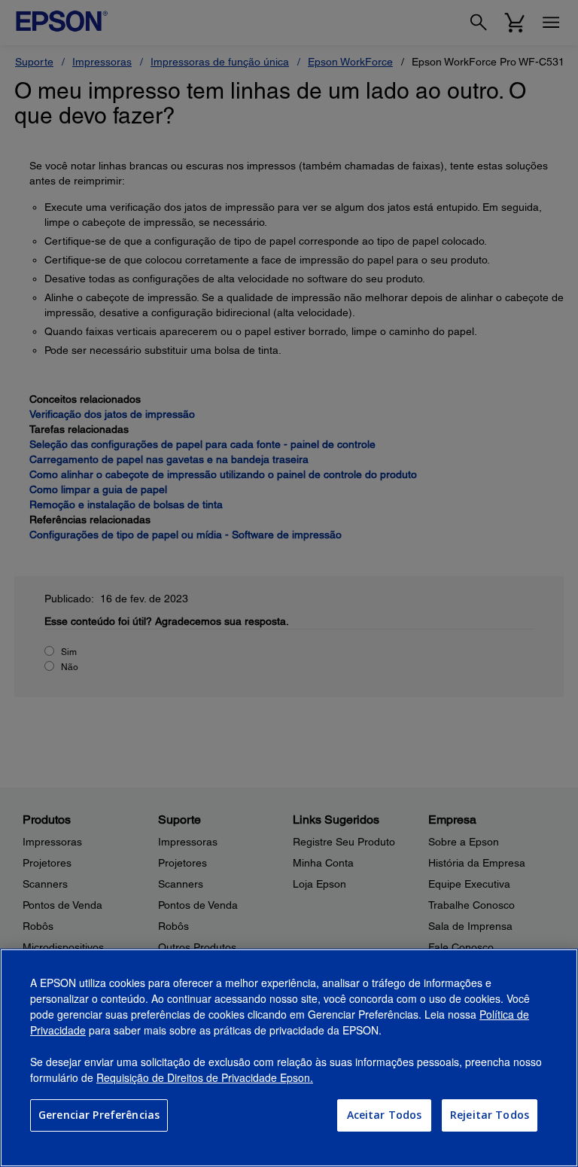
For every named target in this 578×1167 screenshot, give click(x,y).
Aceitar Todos (384, 1115)
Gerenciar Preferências (99, 1115)
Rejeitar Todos (489, 1115)
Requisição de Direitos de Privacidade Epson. (204, 1077)
